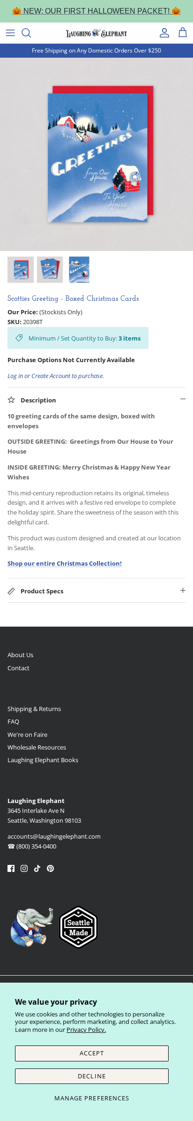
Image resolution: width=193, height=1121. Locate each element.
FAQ (13, 721)
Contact (18, 668)
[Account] (162, 33)
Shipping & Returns (34, 708)
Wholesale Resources (36, 747)
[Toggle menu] (10, 33)
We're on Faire (27, 734)
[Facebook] (11, 868)
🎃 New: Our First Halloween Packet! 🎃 (96, 11)
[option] (96, 154)
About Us (20, 655)
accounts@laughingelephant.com (54, 836)
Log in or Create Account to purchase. (55, 375)
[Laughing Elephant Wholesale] (96, 33)
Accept (92, 1053)
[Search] (31, 33)
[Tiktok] (37, 868)
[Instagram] (24, 868)
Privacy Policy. (86, 1029)
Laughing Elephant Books (42, 760)
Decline (91, 1076)
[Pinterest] (50, 868)
